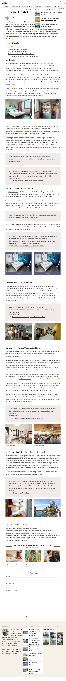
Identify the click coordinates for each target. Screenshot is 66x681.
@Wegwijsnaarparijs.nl (50, 629)
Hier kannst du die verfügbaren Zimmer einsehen (26, 418)
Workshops (38, 6)
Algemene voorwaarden (23, 679)
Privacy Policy (15, 679)
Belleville (49, 138)
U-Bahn (10, 474)
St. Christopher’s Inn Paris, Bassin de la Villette (23, 56)
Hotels (6, 6)
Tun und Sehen (14, 6)
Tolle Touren (47, 6)
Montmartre (12, 194)
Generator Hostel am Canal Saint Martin (21, 54)
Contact (62, 679)
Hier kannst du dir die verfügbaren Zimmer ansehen (28, 317)
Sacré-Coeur (12, 229)
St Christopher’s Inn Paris (26, 456)
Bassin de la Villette (23, 458)
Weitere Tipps (57, 6)
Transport (28, 9)
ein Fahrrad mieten (25, 379)
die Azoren (11, 651)
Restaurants (12, 467)
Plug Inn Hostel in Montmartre (17, 49)
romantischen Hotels (30, 95)
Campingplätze (19, 24)
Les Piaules (11, 47)
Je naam (8, 576)
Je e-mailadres (11, 583)
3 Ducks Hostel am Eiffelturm (17, 51)
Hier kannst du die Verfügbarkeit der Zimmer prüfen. (27, 246)
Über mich (37, 9)
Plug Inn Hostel (13, 192)
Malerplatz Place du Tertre (43, 196)
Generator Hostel (13, 351)
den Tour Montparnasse (50, 70)
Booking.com (34, 176)
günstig (12, 31)
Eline (14, 17)
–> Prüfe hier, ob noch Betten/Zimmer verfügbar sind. (26, 181)
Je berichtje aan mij (13, 591)
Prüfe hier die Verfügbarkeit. (20, 493)
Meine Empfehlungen (27, 6)
